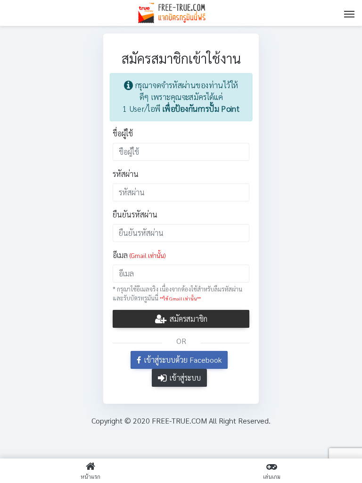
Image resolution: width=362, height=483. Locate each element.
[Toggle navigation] (349, 13)
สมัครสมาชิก (187, 319)
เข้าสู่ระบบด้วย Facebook (182, 360)
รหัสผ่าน (126, 174)
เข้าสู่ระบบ (184, 378)
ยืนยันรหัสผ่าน (135, 214)
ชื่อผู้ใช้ (123, 133)
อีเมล (139, 255)
